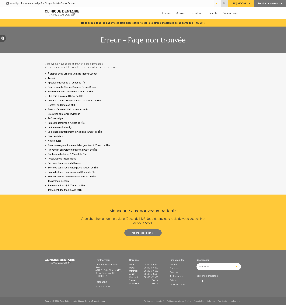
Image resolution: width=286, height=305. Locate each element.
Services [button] (181, 13)
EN (224, 3)
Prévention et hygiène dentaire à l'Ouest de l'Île (72, 149)
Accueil (51, 78)
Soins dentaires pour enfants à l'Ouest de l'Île (71, 172)
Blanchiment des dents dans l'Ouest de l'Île (70, 91)
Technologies (197, 13)
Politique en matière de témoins (179, 301)
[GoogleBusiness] (203, 281)
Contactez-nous (230, 13)
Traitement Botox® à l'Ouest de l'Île (66, 185)
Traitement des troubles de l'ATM (65, 190)
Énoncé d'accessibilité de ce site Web (68, 109)
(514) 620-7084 (102, 286)
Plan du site (222, 301)
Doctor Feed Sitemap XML (62, 105)
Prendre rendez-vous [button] (269, 3)
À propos (174, 268)
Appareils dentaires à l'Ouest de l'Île (67, 82)
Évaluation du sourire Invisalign (64, 114)
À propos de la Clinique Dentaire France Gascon (72, 73)
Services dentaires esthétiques (64, 163)
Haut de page (235, 301)
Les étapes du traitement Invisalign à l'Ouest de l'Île (75, 131)
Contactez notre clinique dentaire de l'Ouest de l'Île (74, 100)
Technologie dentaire (59, 181)
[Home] (62, 13)
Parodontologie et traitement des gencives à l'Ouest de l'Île (79, 145)
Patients (213, 13)
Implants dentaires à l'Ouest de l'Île (66, 122)
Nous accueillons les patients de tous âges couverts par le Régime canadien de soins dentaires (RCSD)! (142, 22)
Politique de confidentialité (154, 301)
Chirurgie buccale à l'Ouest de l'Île (65, 96)
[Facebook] (198, 281)
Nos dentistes (55, 136)
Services (174, 272)
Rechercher (210, 301)
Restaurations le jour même (62, 158)
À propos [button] (166, 13)
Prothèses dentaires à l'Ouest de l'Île (67, 154)
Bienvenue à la (72, 87)
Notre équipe (54, 140)
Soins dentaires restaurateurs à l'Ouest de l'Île (72, 176)
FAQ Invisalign (55, 118)
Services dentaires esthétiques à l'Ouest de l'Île (73, 167)
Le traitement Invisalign (60, 127)
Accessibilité (198, 301)
